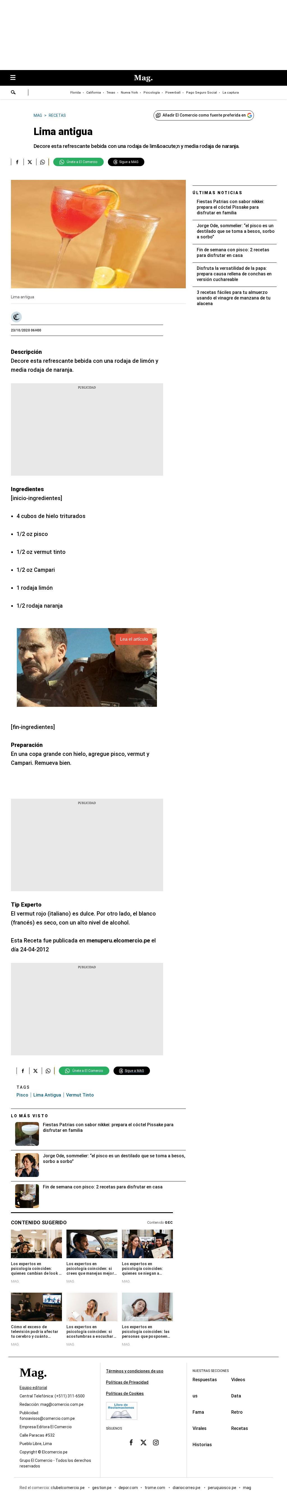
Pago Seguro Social (201, 92)
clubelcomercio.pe (68, 1488)
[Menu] (15, 78)
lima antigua (47, 1095)
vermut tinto (80, 1095)
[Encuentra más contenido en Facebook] (17, 162)
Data (236, 1396)
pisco (22, 1095)
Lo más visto (29, 1116)
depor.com (128, 1488)
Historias (202, 1444)
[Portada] (33, 1382)
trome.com (155, 1488)
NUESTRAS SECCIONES (211, 1371)
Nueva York (129, 92)
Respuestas (205, 1379)
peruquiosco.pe (222, 1488)
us (195, 1396)
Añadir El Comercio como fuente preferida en (204, 115)
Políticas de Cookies (125, 1393)
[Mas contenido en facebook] (131, 1442)
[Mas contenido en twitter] (143, 1442)
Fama (198, 1412)
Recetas (239, 1428)
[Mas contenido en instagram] (156, 1442)
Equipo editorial (33, 1388)
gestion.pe (102, 1488)
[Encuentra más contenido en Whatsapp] (42, 162)
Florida (75, 92)
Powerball (172, 92)
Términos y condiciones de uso (134, 1371)
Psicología (152, 92)
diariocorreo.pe (187, 1488)
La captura (231, 92)
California (93, 92)
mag (247, 1488)
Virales (200, 1428)
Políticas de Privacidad (127, 1382)
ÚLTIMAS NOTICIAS (218, 193)
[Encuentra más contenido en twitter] (30, 162)
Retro (237, 1412)
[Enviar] (13, 93)
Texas (111, 92)
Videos (238, 1379)
